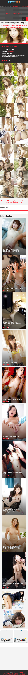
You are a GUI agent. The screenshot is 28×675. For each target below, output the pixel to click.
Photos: (3, 53)
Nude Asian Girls (16, 6)
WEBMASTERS (5, 673)
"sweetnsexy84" (11, 51)
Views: (8, 53)
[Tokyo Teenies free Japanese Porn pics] (14, 2)
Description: (4, 55)
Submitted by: (4, 51)
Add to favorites (5, 46)
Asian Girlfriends (17, 13)
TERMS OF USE (17, 673)
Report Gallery (13, 46)
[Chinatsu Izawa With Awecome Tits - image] (7, 69)
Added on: (4, 49)
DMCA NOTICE (10, 673)
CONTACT (21, 672)
